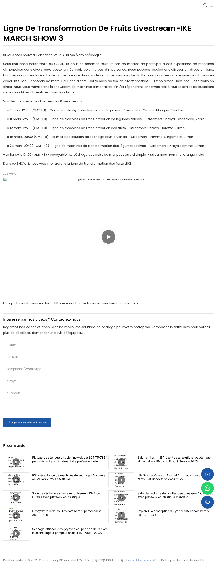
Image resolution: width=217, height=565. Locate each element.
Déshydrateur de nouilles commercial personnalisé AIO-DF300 (67, 513)
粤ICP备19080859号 (109, 560)
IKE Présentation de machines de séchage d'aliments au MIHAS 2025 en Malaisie (68, 477)
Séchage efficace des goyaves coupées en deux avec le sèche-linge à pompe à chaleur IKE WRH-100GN (70, 531)
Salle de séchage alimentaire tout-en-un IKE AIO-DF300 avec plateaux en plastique (66, 495)
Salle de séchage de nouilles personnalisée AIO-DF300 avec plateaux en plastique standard (175, 495)
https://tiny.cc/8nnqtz (83, 55)
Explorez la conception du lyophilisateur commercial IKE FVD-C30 (173, 513)
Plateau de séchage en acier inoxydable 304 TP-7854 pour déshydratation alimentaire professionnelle (69, 459)
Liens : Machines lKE (141, 560)
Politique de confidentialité (182, 560)
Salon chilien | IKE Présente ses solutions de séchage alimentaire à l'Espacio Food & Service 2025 (174, 459)
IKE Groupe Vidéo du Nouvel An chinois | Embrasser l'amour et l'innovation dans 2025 (173, 477)
